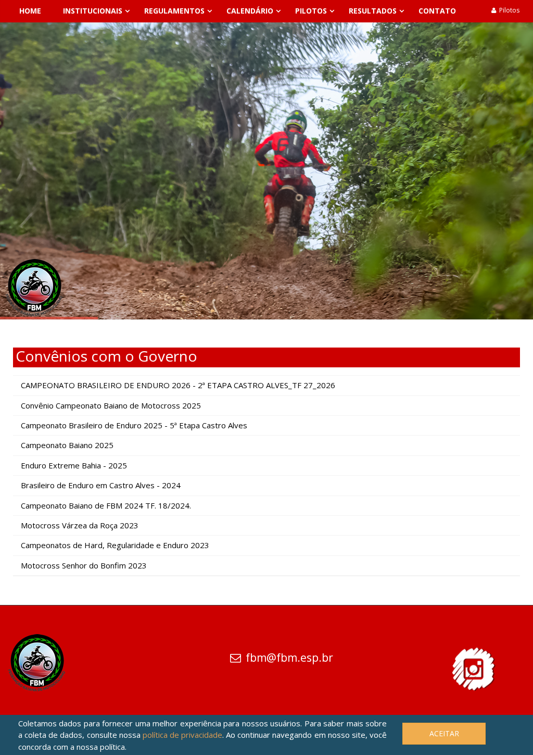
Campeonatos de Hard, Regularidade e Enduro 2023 (115, 545)
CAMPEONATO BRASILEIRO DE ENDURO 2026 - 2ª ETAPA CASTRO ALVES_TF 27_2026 (178, 385)
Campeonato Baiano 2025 (67, 445)
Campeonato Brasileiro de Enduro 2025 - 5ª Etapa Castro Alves (134, 425)
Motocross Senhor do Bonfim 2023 (84, 565)
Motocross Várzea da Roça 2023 (79, 525)
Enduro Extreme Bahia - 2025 (74, 465)
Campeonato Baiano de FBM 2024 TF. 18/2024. (106, 505)
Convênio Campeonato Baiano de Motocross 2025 (111, 405)
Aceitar (444, 733)
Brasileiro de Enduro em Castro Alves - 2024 (101, 485)
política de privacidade (182, 734)
